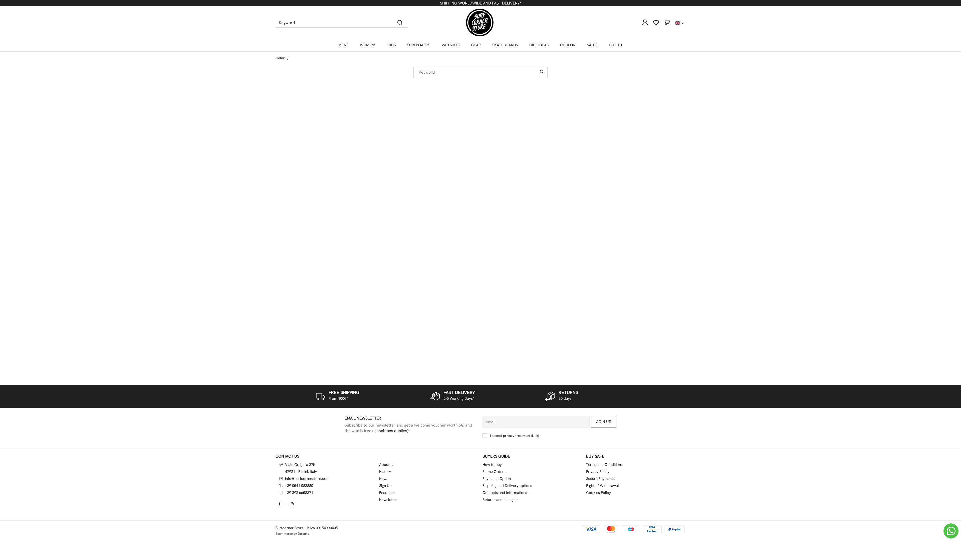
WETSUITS (450, 45)
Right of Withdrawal (602, 485)
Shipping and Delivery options (507, 485)
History (385, 471)
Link (535, 435)
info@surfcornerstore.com (307, 478)
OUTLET (616, 45)
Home (280, 58)
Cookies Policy (598, 492)
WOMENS (368, 45)
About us (386, 464)
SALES (592, 45)
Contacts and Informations (505, 492)
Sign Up (385, 485)
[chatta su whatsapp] (950, 530)
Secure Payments (600, 478)
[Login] (645, 23)
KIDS (392, 45)
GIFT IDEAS (539, 45)
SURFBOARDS (418, 45)
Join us (603, 421)
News (383, 478)
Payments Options (498, 478)
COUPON (567, 45)
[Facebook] (280, 504)
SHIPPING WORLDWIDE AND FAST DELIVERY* (480, 3)
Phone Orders (494, 471)
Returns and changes (500, 499)
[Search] (400, 23)
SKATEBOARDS (505, 45)
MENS (343, 45)
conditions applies (390, 430)
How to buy (492, 464)
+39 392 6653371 (299, 492)
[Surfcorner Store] (480, 22)
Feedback (387, 492)
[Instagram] (292, 504)
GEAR (476, 45)
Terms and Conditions (604, 464)
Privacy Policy (597, 471)
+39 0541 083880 (299, 485)
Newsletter (388, 499)
